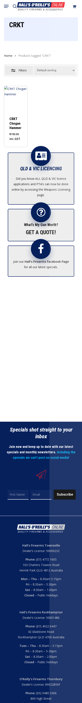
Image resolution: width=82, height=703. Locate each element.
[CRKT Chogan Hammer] (15, 98)
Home (8, 56)
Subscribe (65, 494)
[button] (6, 6)
